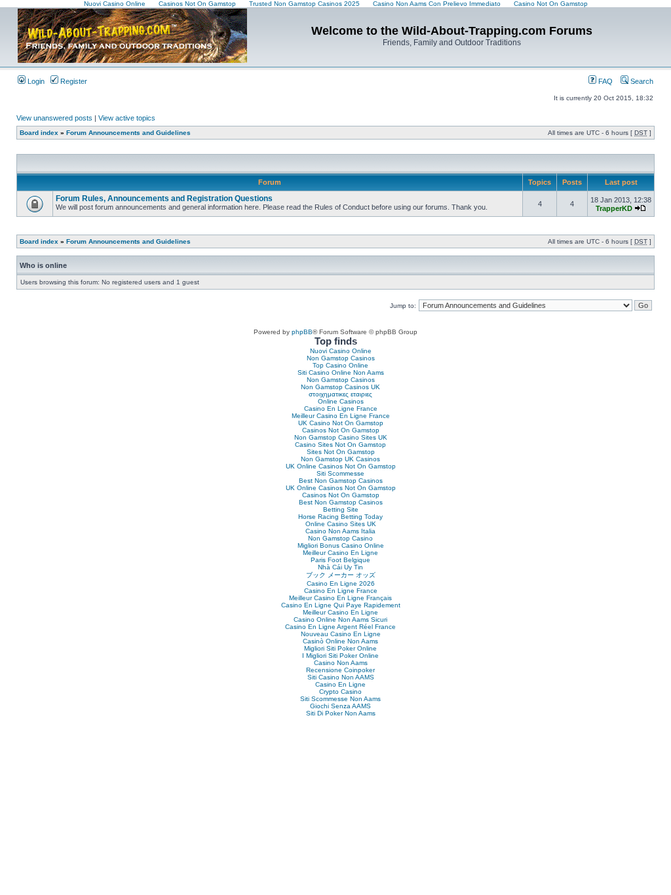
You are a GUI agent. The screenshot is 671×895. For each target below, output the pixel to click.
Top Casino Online (340, 365)
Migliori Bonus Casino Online (340, 545)
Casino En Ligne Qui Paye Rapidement (340, 605)
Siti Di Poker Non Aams (340, 713)
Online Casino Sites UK (340, 523)
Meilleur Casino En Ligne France (341, 415)
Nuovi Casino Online (341, 350)
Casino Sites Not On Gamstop (340, 444)
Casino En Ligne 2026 (341, 583)
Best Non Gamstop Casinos (341, 480)
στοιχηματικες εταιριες (340, 394)
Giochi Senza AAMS (340, 706)
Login (35, 81)
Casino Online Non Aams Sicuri (340, 619)
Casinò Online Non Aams (340, 641)
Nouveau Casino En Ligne (341, 634)
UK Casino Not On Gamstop (340, 423)
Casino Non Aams (341, 662)
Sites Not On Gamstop (341, 451)
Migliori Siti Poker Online (340, 648)
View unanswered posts (54, 118)
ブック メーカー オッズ (340, 575)
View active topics (126, 118)
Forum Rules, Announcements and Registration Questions (164, 198)
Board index (39, 132)
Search (640, 81)
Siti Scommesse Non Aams (340, 698)
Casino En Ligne (340, 684)
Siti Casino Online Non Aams (340, 372)
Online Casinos (341, 401)
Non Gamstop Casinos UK (340, 386)
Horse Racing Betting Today (340, 516)
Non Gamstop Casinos (341, 358)
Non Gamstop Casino (340, 538)
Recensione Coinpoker (340, 670)
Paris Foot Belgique (340, 559)
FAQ (604, 81)
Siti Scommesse (340, 473)
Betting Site (340, 509)
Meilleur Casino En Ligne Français (340, 597)
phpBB (302, 331)
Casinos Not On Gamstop (340, 430)
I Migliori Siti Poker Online (340, 655)
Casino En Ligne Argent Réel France (340, 626)
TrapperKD (614, 208)
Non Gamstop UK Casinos (340, 459)
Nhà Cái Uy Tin (340, 567)
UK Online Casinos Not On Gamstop (341, 466)
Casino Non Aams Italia (340, 531)
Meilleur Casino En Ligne (340, 552)
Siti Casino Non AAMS (340, 677)
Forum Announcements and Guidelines (128, 132)
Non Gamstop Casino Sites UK (340, 437)
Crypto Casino (340, 691)
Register (72, 81)
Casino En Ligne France (340, 408)
